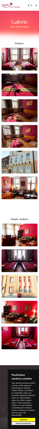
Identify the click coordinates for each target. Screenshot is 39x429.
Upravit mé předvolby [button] (23, 423)
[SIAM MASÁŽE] (19, 59)
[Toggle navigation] (36, 5)
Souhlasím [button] (23, 419)
